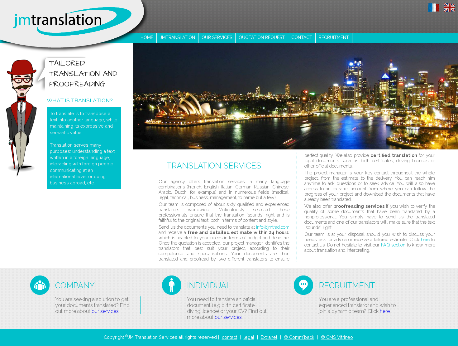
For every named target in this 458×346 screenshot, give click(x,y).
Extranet (269, 337)
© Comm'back (299, 337)
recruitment (334, 37)
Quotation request (262, 37)
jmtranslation (177, 37)
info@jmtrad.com (272, 227)
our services (217, 37)
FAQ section (393, 244)
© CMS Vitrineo (337, 337)
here (425, 239)
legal (249, 337)
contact (301, 37)
